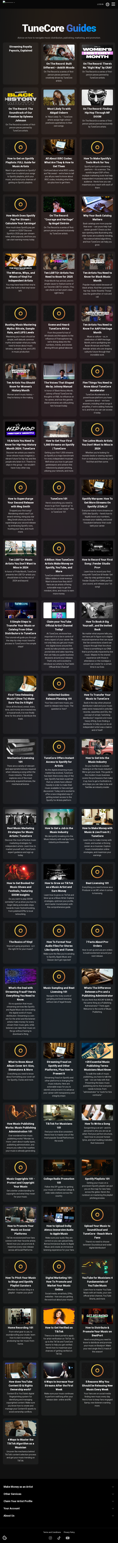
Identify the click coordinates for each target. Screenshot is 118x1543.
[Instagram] (50, 1538)
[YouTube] (67, 1538)
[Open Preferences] (4, 1538)
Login (100, 4)
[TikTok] (59, 1538)
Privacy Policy (69, 1532)
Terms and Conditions (52, 1532)
